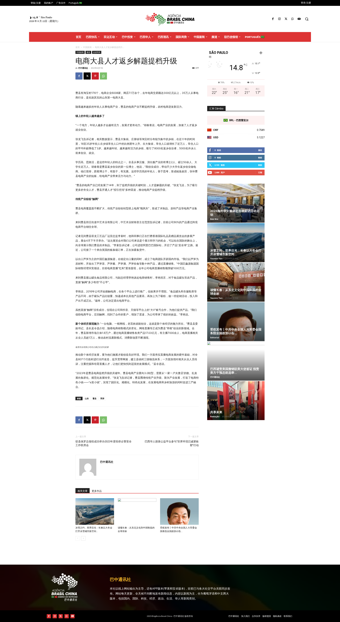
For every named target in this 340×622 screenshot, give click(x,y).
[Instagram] (279, 19)
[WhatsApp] (292, 19)
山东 (87, 398)
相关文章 (82, 491)
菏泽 (102, 398)
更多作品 (97, 491)
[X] (286, 19)
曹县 (95, 398)
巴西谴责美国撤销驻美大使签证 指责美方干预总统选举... (234, 370)
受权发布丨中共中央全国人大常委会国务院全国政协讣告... (235, 331)
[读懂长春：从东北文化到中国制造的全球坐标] (137, 511)
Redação (214, 416)
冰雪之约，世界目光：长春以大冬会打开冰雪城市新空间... (235, 252)
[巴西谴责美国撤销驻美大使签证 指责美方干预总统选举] (236, 361)
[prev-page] (77, 538)
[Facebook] (272, 19)
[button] (306, 19)
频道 (88, 52)
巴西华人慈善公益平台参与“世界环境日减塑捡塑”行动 (172, 443)
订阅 (260, 172)
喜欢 (260, 150)
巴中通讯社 (83, 68)
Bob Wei (214, 219)
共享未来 (216, 412)
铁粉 (260, 157)
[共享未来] (236, 400)
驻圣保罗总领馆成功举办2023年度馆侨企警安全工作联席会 (103, 443)
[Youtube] (299, 19)
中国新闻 (87, 47)
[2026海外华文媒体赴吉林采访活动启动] (236, 203)
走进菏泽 (96, 52)
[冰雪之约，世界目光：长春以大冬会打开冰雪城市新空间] (94, 511)
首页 (77, 47)
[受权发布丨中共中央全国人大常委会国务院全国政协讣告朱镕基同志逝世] (179, 511)
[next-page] (83, 538)
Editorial (214, 337)
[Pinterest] (95, 76)
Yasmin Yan (216, 258)
